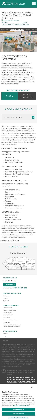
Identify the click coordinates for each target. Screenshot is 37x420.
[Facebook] (9, 280)
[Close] (32, 387)
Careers (5, 298)
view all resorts (22, 24)
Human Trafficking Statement (11, 320)
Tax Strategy (6, 322)
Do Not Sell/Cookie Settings (18, 417)
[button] (9, 96)
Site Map (5, 333)
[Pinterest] (12, 280)
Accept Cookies (18, 409)
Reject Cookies (18, 413)
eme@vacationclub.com (8, 354)
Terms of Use (6, 317)
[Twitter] (6, 280)
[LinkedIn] (14, 280)
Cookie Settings (7, 312)
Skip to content (7, 1)
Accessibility (8, 24)
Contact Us (6, 301)
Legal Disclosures (7, 307)
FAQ (4, 336)
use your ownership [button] (26, 96)
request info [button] (10, 284)
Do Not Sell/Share (8, 315)
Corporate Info (7, 296)
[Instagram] (3, 280)
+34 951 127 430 (20, 288)
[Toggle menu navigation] (33, 4)
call (25, 22)
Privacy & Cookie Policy (9, 310)
